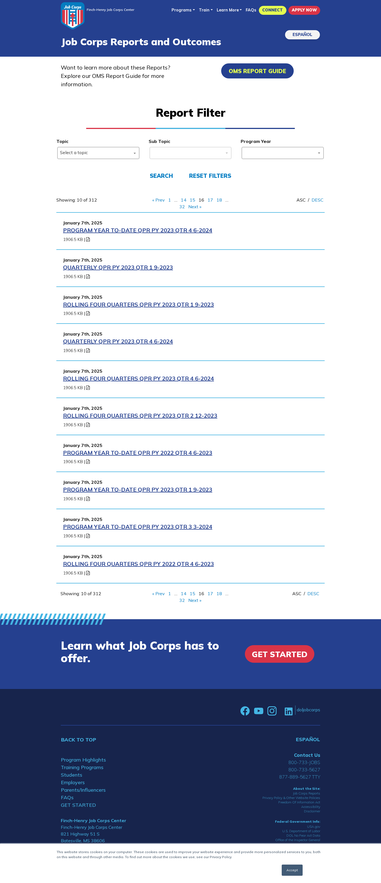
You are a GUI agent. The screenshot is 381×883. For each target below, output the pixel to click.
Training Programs (82, 767)
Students (71, 775)
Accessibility (310, 807)
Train (204, 10)
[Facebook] (245, 711)
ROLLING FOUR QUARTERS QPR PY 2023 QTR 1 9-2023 (138, 304)
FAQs (251, 10)
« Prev (158, 200)
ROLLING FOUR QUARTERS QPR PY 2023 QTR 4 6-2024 (138, 378)
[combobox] (98, 153)
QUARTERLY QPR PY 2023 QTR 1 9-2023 (118, 267)
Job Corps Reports (306, 793)
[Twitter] (280, 711)
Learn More (228, 10)
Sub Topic (159, 141)
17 (210, 200)
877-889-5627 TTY (299, 777)
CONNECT (272, 10)
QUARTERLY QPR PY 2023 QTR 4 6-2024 (118, 341)
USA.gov (313, 826)
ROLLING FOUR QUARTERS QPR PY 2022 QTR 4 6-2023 (138, 563)
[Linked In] (288, 711)
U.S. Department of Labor (301, 831)
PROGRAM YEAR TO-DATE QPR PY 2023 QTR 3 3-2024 (137, 526)
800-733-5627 (304, 769)
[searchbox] (245, 151)
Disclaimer (312, 811)
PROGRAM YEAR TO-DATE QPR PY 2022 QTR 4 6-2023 (137, 452)
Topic (62, 141)
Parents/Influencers (83, 790)
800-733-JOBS (304, 762)
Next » (194, 206)
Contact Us (307, 755)
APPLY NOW (304, 10)
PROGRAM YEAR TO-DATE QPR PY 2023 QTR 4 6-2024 (137, 230)
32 (182, 206)
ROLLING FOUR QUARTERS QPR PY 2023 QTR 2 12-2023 (140, 415)
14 (183, 200)
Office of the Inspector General (297, 840)
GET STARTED (78, 805)
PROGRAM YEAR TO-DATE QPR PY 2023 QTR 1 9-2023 (137, 489)
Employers (73, 782)
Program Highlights (83, 760)
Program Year (256, 141)
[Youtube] (258, 711)
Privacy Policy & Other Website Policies (291, 798)
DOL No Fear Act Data (303, 835)
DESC (318, 200)
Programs (182, 10)
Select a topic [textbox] (74, 152)
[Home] (73, 15)
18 (219, 200)
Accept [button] (292, 870)
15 (192, 200)
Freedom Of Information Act (299, 802)
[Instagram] (272, 711)
